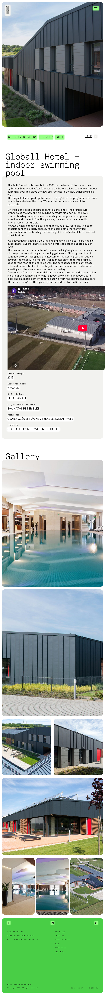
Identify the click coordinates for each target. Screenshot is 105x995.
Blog (57, 944)
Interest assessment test (20, 936)
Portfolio (60, 932)
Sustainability (63, 940)
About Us (59, 936)
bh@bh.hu (93, 988)
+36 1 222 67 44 (78, 988)
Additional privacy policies (22, 940)
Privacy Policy (15, 932)
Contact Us (60, 948)
